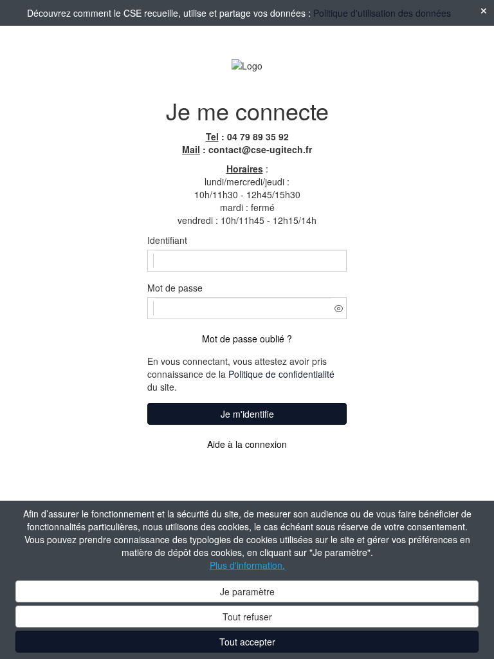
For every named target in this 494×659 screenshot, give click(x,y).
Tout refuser (247, 616)
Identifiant (167, 240)
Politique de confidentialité (281, 373)
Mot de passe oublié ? (247, 338)
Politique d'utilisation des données (382, 12)
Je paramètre (247, 591)
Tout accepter (247, 641)
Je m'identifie (247, 413)
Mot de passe (175, 287)
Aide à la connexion (247, 444)
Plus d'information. (247, 565)
